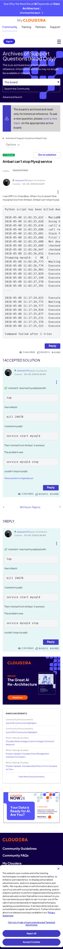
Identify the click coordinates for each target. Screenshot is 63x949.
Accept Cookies (31, 942)
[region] (31, 906)
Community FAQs (16, 855)
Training (26, 27)
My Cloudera (12, 863)
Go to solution (47, 154)
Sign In (9, 41)
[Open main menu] (59, 41)
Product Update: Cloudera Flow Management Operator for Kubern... (27, 755)
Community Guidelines (20, 848)
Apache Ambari (20, 170)
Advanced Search (12, 96)
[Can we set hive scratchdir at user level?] (59, 507)
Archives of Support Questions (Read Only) (26, 138)
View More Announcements (31, 776)
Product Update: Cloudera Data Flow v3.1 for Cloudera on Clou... (31, 768)
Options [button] (11, 144)
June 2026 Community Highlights (21, 732)
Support (55, 27)
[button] (58, 191)
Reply (52, 345)
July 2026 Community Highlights (21, 723)
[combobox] (31, 88)
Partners (40, 27)
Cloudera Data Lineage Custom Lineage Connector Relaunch (30, 743)
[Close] (58, 868)
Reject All (31, 933)
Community (9, 27)
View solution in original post (18, 478)
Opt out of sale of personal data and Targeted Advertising (31, 923)
